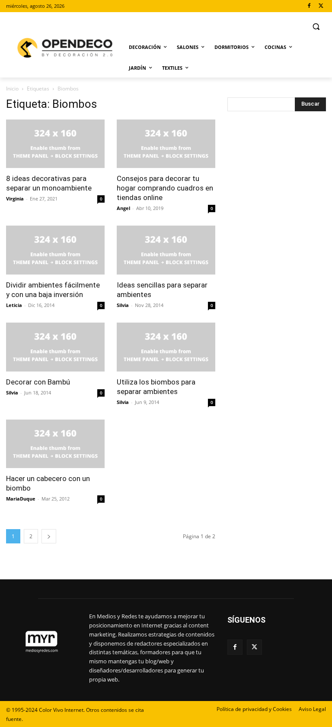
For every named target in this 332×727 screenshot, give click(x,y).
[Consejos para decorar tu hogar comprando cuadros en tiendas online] (166, 144)
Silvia (123, 305)
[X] (321, 6)
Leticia (14, 305)
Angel (123, 208)
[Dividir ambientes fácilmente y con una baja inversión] (55, 250)
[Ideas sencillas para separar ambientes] (166, 250)
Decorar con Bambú (38, 382)
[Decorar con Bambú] (55, 347)
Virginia (15, 198)
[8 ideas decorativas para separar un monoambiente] (55, 144)
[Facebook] (309, 6)
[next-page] (49, 536)
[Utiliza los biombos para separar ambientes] (166, 347)
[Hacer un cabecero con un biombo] (55, 444)
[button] (316, 26)
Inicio (12, 88)
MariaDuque (20, 498)
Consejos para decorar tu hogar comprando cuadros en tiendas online (165, 188)
